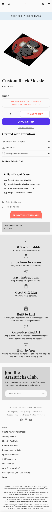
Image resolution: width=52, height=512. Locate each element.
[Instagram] (26, 419)
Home (4, 427)
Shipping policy (12, 415)
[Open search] (9, 4)
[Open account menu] (43, 4)
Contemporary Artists (11, 450)
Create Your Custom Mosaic (14, 432)
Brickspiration (8, 463)
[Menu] (3, 4)
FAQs (4, 477)
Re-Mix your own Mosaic (26, 215)
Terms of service (38, 412)
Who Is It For (10, 148)
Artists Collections (10, 445)
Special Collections (10, 454)
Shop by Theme (9, 436)
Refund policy (13, 412)
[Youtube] (30, 419)
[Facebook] (21, 419)
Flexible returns (12, 207)
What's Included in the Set (15, 142)
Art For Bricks (21, 407)
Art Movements (9, 459)
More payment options (26, 128)
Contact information (37, 415)
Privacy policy (24, 412)
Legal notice (24, 415)
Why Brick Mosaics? (11, 468)
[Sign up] (43, 393)
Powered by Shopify (34, 407)
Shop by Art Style (10, 441)
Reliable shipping (13, 202)
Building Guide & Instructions (17, 154)
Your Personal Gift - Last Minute (16, 473)
